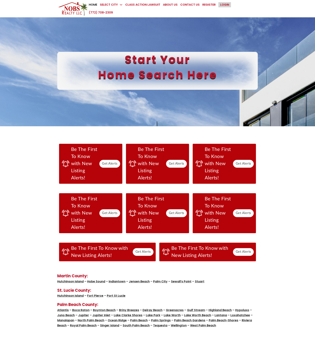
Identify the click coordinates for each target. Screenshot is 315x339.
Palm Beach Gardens (189, 320)
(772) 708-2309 (101, 12)
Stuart (199, 281)
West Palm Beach (203, 325)
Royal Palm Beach (83, 325)
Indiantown (117, 281)
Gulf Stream (196, 310)
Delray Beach (152, 310)
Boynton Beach (104, 310)
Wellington (179, 325)
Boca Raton (81, 310)
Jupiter (83, 315)
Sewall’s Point (181, 281)
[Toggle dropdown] (121, 4)
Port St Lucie (116, 296)
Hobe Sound (96, 281)
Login (224, 5)
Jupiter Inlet (101, 315)
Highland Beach (220, 310)
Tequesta (160, 325)
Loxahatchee (240, 315)
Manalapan (65, 320)
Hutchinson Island (70, 281)
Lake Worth (172, 315)
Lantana (221, 315)
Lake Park (153, 315)
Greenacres (175, 310)
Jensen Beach (139, 281)
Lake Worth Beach (197, 315)
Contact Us (190, 5)
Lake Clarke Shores (128, 315)
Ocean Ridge (117, 320)
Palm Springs (161, 320)
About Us (170, 5)
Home (93, 5)
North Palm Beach (91, 320)
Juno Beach (66, 315)
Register (209, 5)
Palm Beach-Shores (223, 320)
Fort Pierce (95, 296)
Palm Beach (139, 320)
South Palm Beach (136, 325)
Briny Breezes (129, 310)
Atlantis (63, 310)
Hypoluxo (242, 310)
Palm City (160, 281)
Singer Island (109, 325)
